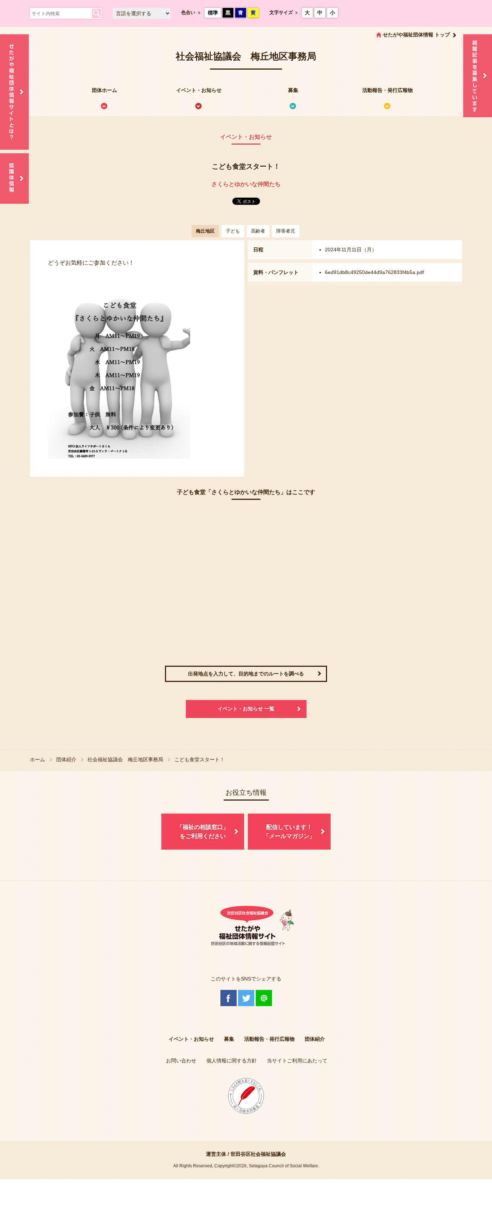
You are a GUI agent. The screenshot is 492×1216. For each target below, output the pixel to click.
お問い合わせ (181, 1060)
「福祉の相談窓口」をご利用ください (203, 832)
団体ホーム (104, 90)
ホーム (37, 759)
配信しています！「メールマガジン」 (289, 832)
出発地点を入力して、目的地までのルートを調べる (246, 674)
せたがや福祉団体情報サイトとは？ (14, 92)
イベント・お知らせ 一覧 (246, 708)
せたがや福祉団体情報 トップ (416, 35)
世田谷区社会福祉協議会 (258, 1154)
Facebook (228, 998)
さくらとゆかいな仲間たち (246, 184)
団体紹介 (66, 759)
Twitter (246, 998)
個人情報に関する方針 (231, 1060)
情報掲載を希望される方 (477, 75)
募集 (293, 90)
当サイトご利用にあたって (297, 1060)
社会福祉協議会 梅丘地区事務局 (125, 759)
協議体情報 (14, 178)
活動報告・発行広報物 (387, 90)
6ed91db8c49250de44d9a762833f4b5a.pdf (374, 272)
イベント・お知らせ (199, 90)
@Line (264, 998)
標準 (213, 13)
